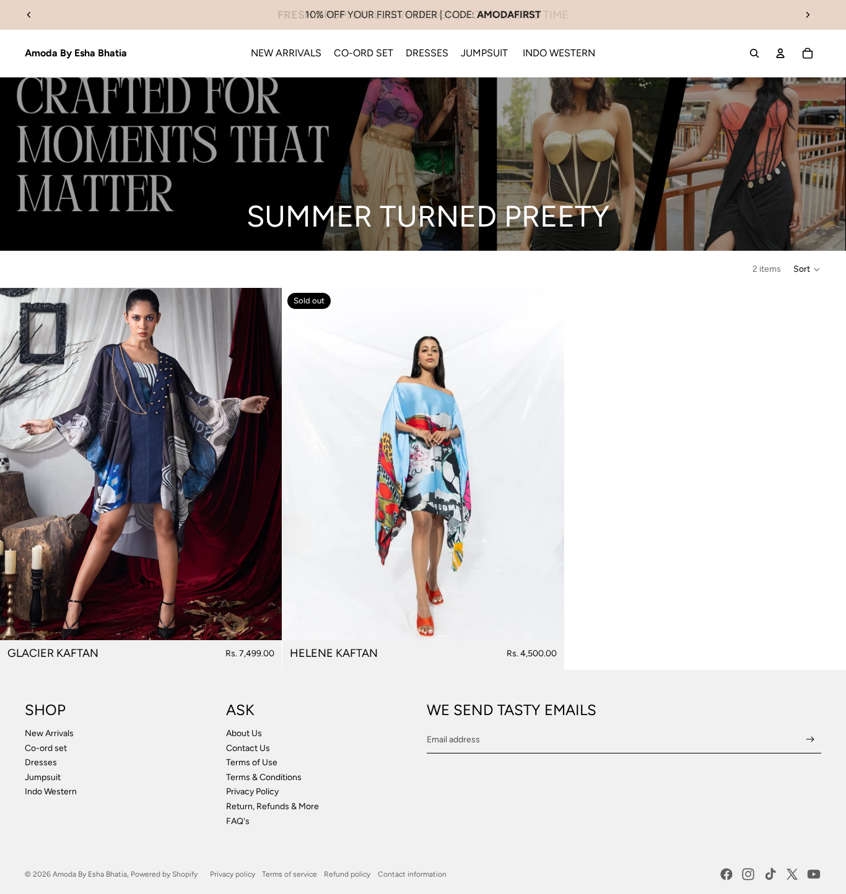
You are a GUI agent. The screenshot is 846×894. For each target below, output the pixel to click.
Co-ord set (46, 748)
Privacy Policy (252, 791)
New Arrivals (49, 733)
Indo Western (51, 791)
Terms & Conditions (264, 777)
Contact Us (248, 748)
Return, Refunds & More (272, 806)
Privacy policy (232, 874)
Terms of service (289, 874)
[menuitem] (286, 53)
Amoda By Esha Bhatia (90, 874)
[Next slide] (807, 14)
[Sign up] (810, 739)
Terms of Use (251, 762)
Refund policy (347, 874)
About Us (244, 733)
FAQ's (238, 821)
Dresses (41, 762)
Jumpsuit (44, 777)
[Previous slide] (29, 14)
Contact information (412, 874)
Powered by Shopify (164, 874)
